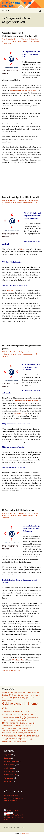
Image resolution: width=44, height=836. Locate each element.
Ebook (16, 695)
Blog (36, 692)
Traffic (21, 733)
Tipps (23, 730)
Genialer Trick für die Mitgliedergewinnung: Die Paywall (19, 34)
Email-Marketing (34, 695)
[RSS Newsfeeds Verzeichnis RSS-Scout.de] (14, 817)
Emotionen (5, 697)
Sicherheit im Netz (10, 775)
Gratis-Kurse (8, 768)
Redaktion (7, 43)
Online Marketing (12, 723)
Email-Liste (24, 695)
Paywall (36, 41)
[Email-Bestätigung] (11, 810)
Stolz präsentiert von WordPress (13, 827)
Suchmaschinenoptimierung (11, 730)
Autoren (13, 692)
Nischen (14, 720)
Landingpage (29, 714)
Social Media (18, 725)
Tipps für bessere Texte (10, 732)
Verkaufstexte (11, 735)
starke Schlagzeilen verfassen (11, 728)
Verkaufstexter (30, 736)
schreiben (7, 725)
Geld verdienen (34, 39)
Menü (4, 11)
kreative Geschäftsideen (13, 714)
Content (7, 695)
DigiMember (25, 833)
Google (26, 712)
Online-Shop (22, 720)
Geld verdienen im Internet (13, 41)
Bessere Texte (23, 692)
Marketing (20, 717)
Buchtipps (7, 758)
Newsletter (6, 720)
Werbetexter (8, 741)
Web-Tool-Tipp (15, 739)
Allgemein (24, 39)
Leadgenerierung (7, 717)
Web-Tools (7, 781)
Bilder (31, 692)
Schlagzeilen (29, 723)
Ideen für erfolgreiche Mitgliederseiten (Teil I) (21, 347)
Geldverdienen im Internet (12, 712)
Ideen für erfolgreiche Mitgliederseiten (21, 197)
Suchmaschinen (25, 728)
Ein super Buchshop (11, 795)
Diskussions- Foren (20, 413)
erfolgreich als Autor (18, 698)
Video (4, 739)
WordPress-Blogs (18, 660)
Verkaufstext (30, 733)
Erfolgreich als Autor (11, 761)
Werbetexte (28, 739)
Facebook (30, 697)
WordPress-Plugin (20, 741)
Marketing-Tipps (9, 771)
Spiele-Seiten (28, 725)
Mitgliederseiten (28, 41)
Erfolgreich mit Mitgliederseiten (18, 510)
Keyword (33, 712)
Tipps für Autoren (32, 730)
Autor (5, 692)
